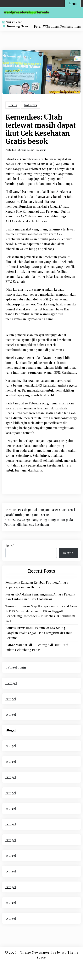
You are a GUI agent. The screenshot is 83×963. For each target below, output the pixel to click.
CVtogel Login (15, 667)
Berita (12, 105)
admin (43, 150)
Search (10, 546)
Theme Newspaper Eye (38, 952)
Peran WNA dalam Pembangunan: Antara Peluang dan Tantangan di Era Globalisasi (40, 596)
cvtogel (10, 699)
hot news (30, 105)
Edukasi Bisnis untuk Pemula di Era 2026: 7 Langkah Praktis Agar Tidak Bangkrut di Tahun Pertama (39, 633)
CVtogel (11, 683)
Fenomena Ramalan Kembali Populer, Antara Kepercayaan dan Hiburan (36, 584)
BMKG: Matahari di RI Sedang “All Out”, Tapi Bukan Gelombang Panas (36, 647)
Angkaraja (63, 192)
